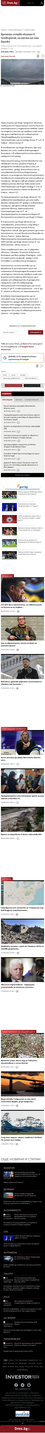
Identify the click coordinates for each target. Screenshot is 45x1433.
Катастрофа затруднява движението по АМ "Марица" (25, 1194)
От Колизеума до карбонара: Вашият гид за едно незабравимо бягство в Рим (27, 1280)
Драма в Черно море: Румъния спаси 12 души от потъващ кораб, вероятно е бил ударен (21, 465)
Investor (9, 1168)
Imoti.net (39, 1363)
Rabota (4, 1366)
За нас (9, 1393)
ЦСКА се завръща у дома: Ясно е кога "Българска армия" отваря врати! (29, 518)
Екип (15, 1393)
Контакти (24, 1393)
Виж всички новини (22, 475)
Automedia (10, 1252)
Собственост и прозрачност (16, 1400)
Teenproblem (12, 1339)
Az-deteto (11, 1366)
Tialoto (8, 1273)
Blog (16, 1366)
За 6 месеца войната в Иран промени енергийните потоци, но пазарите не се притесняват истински (21, 1175)
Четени (18, 400)
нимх (5, 375)
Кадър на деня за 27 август (13, 1182)
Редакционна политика (13, 1398)
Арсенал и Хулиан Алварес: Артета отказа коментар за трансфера (30, 529)
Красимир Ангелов (8, 56)
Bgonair (9, 1189)
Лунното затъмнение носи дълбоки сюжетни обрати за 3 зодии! (28, 1344)
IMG (6, 1360)
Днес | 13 (30, 3)
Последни (7, 400)
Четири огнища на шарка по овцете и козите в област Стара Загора (21, 436)
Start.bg (21, 1366)
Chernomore (29, 1366)
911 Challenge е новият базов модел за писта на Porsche (27, 1258)
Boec (41, 1366)
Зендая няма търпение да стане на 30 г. (18, 1351)
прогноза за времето (11, 378)
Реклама (34, 1393)
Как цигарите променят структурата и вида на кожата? (27, 1302)
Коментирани (32, 400)
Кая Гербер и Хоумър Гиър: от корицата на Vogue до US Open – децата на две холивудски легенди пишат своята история (21, 1288)
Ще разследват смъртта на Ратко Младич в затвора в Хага (20, 446)
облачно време (31, 378)
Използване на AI (22, 1407)
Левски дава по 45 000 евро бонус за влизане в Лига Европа (30, 493)
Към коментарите (32, 385)
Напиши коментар (13, 385)
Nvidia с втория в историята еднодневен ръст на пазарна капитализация (25, 1216)
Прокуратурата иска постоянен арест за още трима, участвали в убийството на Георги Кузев (22, 417)
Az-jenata (9, 1318)
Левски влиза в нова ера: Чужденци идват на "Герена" (28, 505)
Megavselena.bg (22, 1370)
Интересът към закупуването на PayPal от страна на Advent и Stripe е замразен (20, 1223)
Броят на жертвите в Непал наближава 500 (21, 834)
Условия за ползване (30, 1395)
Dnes (16, 1360)
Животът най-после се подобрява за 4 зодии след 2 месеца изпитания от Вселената (22, 1202)
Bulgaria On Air (33, 1360)
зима (13, 375)
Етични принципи (33, 1398)
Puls (6, 1297)
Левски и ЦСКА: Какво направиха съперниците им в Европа (29, 553)
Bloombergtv (12, 1210)
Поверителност (12, 1395)
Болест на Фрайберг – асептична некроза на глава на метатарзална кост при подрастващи (22, 1310)
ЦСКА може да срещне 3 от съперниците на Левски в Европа (29, 541)
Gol (6, 1231)
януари (23, 375)
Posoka (36, 1366)
